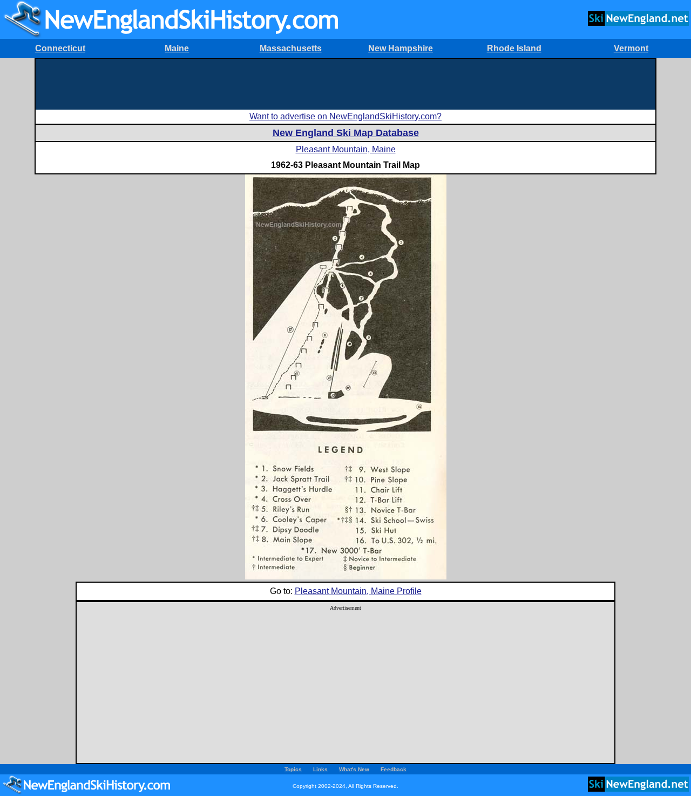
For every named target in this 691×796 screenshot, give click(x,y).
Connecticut (60, 48)
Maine (177, 48)
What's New (354, 769)
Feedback (394, 769)
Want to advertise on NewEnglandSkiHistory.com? (345, 116)
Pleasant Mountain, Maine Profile (358, 591)
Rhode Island (514, 48)
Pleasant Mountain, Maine (346, 149)
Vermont (631, 48)
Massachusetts (291, 48)
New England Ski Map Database (346, 132)
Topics (293, 769)
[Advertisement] (345, 83)
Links (320, 769)
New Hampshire (400, 48)
